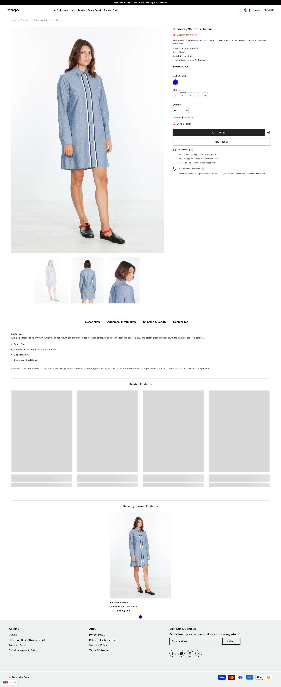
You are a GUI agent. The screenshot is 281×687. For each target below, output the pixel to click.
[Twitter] (198, 653)
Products (24, 20)
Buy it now (221, 142)
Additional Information (121, 321)
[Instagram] (181, 653)
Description (92, 321)
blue (140, 617)
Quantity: (177, 104)
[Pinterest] (190, 653)
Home (14, 20)
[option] (87, 140)
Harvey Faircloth (190, 48)
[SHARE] (267, 132)
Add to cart (219, 132)
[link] (41, 480)
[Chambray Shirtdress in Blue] (140, 555)
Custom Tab (180, 321)
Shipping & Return (154, 321)
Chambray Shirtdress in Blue (123, 606)
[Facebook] (172, 653)
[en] (245, 10)
